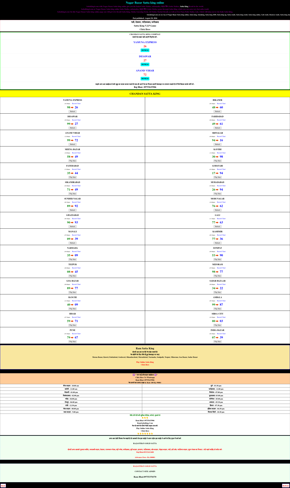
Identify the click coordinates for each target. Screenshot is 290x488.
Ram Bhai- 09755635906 (145, 380)
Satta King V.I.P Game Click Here (145, 25)
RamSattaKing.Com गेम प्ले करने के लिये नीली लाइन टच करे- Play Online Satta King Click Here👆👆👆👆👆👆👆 (145, 428)
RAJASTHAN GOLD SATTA (145, 443)
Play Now (72, 161)
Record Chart (76, 103)
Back (3, 485)
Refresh (145, 50)
